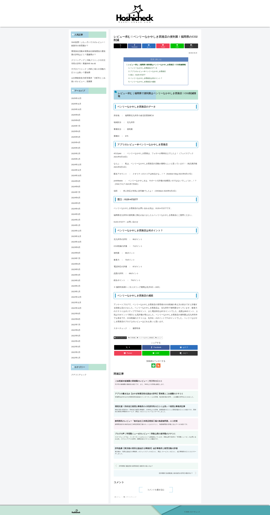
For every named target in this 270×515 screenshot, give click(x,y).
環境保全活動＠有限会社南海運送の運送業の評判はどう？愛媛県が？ (88, 53)
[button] (191, 46)
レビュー (159, 337)
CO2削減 (132, 337)
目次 (153, 59)
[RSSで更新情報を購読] (158, 365)
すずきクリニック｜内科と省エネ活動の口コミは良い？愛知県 (88, 70)
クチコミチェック (121, 337)
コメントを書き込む (155, 490)
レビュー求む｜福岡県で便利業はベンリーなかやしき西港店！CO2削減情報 (157, 65)
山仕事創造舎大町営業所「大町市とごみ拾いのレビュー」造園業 (88, 79)
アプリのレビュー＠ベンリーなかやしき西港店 (148, 71)
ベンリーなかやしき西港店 (146, 337)
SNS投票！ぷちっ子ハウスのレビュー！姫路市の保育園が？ (88, 44)
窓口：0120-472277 (137, 75)
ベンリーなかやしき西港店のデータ (143, 68)
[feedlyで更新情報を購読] (153, 365)
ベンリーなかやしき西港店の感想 (143, 82)
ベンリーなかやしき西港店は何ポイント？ (146, 78)
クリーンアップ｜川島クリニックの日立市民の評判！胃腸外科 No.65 (88, 62)
